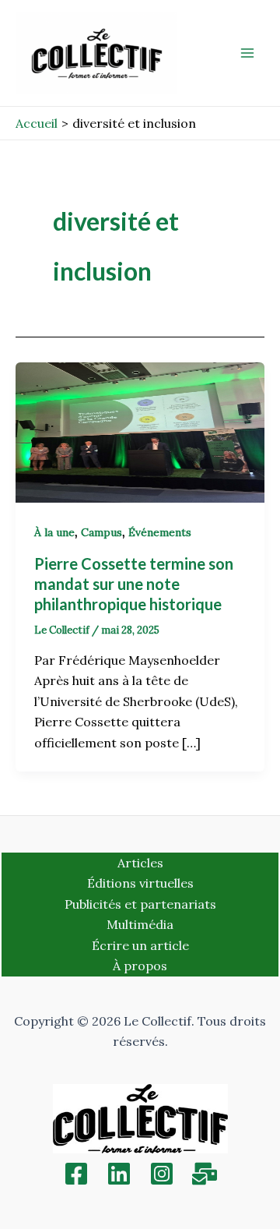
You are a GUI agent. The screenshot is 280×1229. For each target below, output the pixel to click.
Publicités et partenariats (140, 904)
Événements (159, 532)
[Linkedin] (119, 1173)
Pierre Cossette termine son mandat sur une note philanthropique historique (133, 583)
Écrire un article (140, 945)
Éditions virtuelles (140, 883)
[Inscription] (204, 1173)
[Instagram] (161, 1173)
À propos (140, 965)
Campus (101, 532)
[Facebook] (76, 1173)
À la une (54, 532)
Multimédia (140, 924)
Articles (140, 863)
